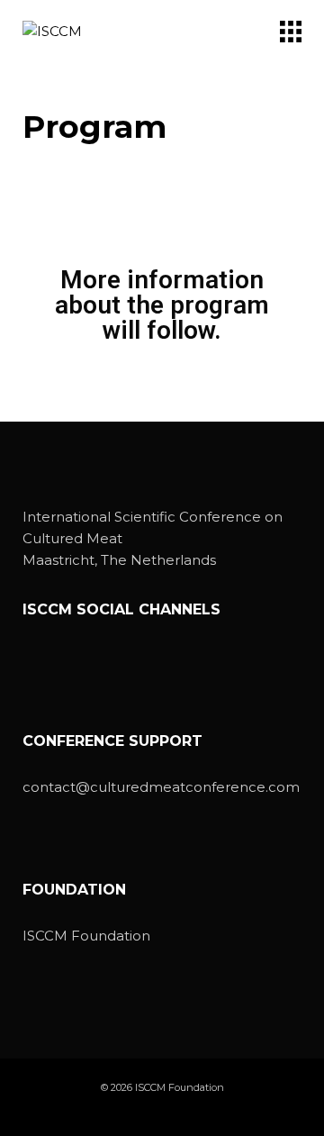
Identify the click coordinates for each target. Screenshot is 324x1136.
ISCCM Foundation (86, 935)
